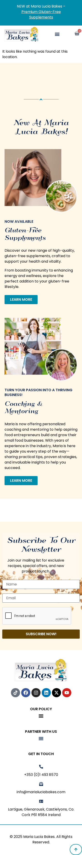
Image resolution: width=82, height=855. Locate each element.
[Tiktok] (15, 692)
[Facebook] (25, 692)
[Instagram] (36, 692)
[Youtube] (66, 692)
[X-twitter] (56, 692)
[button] (57, 34)
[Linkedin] (46, 692)
